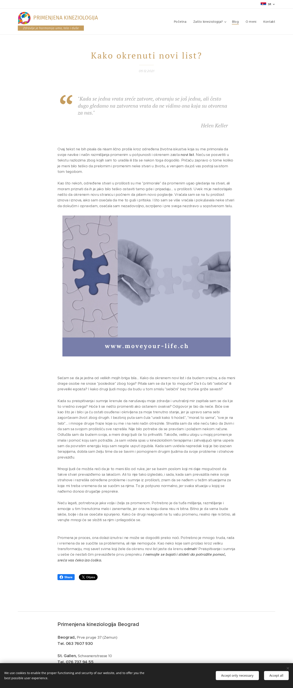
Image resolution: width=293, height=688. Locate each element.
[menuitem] (181, 21)
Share (68, 577)
